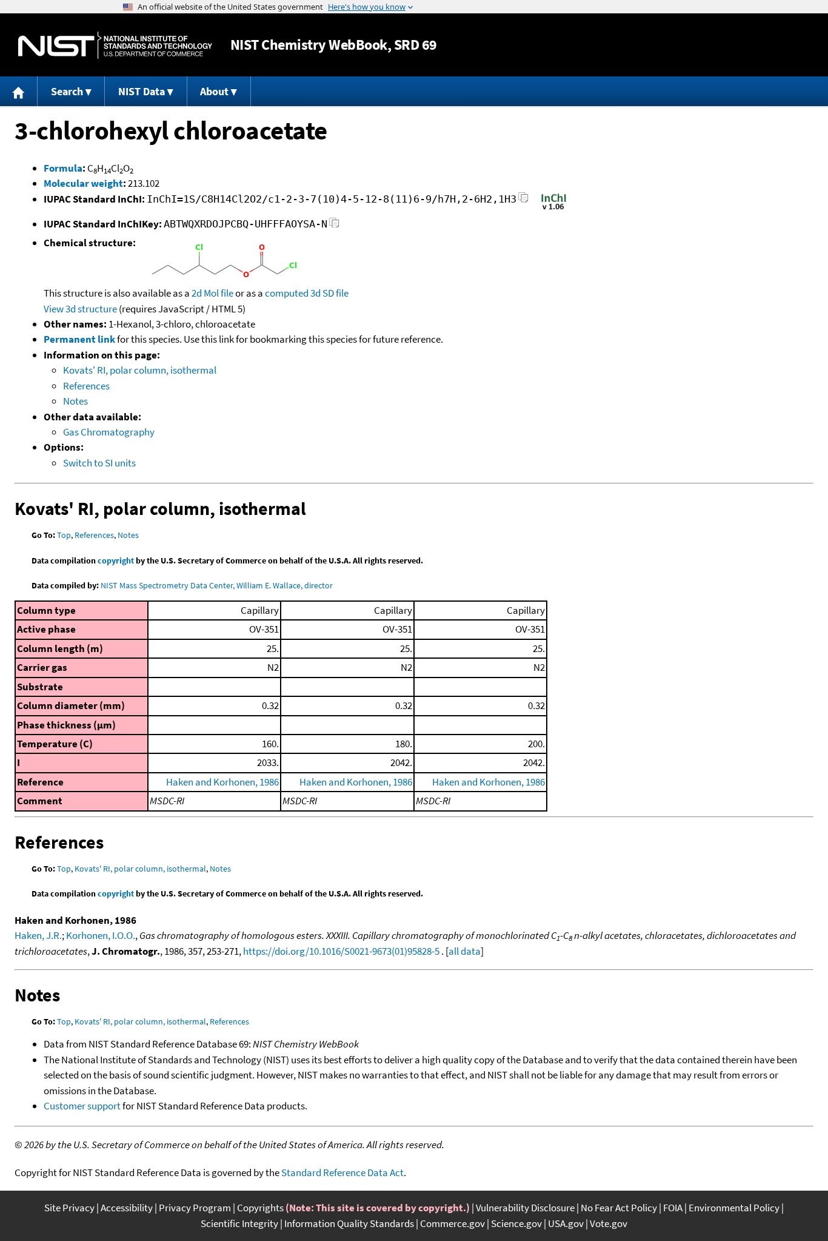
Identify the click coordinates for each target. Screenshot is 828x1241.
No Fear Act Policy (619, 1207)
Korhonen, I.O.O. (100, 935)
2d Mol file (212, 293)
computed (287, 293)
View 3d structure (80, 308)
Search (67, 91)
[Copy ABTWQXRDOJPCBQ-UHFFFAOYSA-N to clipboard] (334, 226)
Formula (63, 168)
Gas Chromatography (109, 432)
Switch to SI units (99, 462)
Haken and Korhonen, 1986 (222, 782)
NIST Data (141, 91)
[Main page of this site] (19, 91)
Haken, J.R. (38, 935)
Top (64, 535)
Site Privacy (69, 1207)
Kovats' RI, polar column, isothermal (139, 370)
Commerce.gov (452, 1223)
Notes (75, 401)
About (214, 91)
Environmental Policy (734, 1207)
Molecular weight (83, 183)
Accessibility (127, 1207)
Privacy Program (195, 1207)
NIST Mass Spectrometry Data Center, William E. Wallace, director (217, 585)
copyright (116, 560)
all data (465, 951)
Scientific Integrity (239, 1223)
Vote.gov (608, 1223)
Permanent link (79, 339)
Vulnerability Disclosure (525, 1207)
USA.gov (566, 1223)
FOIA (673, 1207)
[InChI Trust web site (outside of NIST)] (554, 208)
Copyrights (260, 1207)
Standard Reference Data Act (342, 1172)
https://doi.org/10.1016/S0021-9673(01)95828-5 (341, 951)
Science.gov (516, 1223)
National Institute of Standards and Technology (115, 45)
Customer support (82, 1105)
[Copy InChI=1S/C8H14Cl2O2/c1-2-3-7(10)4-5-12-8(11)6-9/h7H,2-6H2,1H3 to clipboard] (523, 201)
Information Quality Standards (349, 1223)
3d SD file (329, 293)
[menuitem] (19, 91)
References (86, 385)
